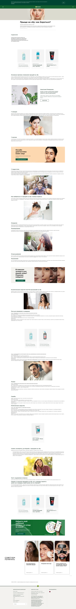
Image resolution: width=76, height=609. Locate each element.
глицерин (18, 387)
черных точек (30, 359)
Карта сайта (15, 591)
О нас (14, 597)
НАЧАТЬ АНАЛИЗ (20, 280)
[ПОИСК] (73, 6)
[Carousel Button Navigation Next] (71, 575)
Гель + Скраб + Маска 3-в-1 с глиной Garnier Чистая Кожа (22, 407)
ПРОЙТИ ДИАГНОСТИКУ (21, 159)
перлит (12, 356)
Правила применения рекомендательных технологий (18, 596)
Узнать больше (20, 533)
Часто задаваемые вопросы (15, 41)
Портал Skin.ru (15, 601)
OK (63, 2)
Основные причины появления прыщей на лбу (18, 37)
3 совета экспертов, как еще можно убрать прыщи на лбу (19, 40)
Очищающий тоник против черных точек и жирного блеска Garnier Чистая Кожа (26, 383)
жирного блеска (34, 359)
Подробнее (12, 3)
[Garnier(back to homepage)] (38, 7)
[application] (20, 604)
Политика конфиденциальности (18, 592)
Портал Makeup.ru (16, 600)
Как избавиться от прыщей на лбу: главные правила (18, 38)
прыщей (35, 256)
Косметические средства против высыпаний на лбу (18, 39)
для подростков (27, 174)
